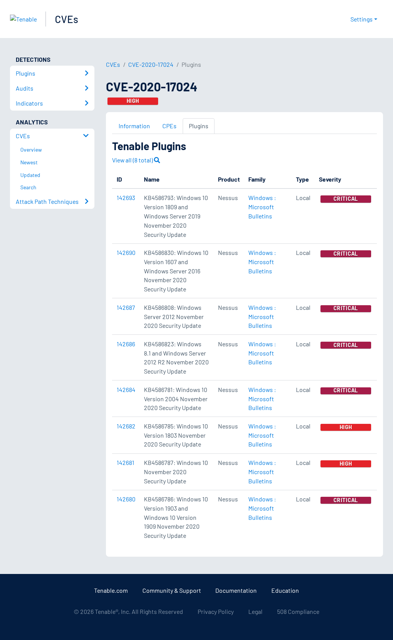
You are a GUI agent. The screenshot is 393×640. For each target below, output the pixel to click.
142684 (126, 389)
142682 (126, 426)
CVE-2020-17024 (150, 64)
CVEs (66, 19)
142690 (126, 252)
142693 (126, 197)
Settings (361, 19)
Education (285, 590)
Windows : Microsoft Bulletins (262, 207)
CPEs (169, 125)
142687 (126, 307)
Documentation (236, 590)
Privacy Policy (216, 611)
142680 (126, 499)
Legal (255, 611)
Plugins (198, 125)
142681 (125, 462)
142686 (126, 343)
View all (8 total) (133, 160)
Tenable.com (111, 590)
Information (134, 125)
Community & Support (171, 590)
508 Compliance (298, 611)
